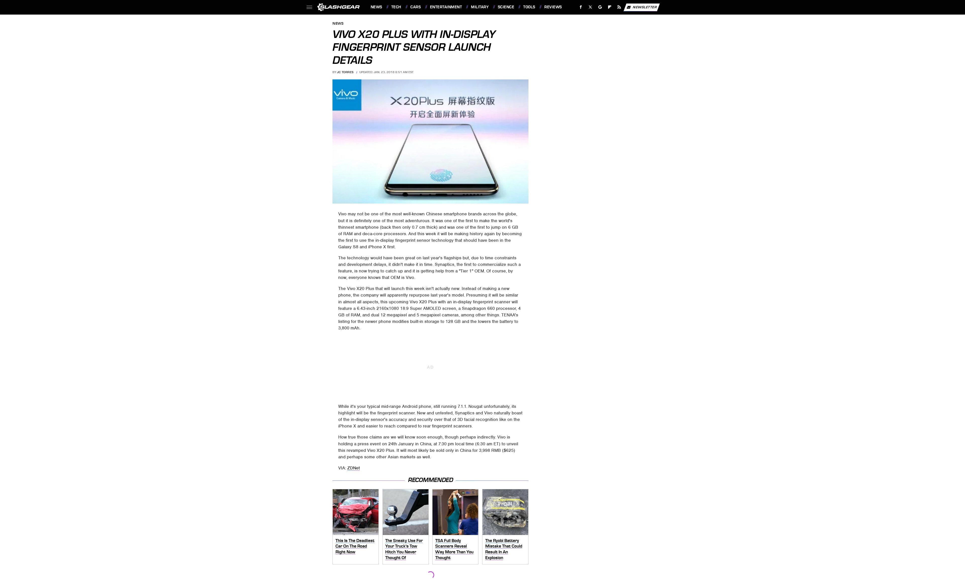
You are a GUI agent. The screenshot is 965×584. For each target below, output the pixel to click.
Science (506, 7)
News (376, 7)
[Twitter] (590, 7)
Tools (529, 7)
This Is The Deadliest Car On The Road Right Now (354, 546)
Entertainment (446, 7)
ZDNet (353, 468)
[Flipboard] (609, 7)
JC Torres (345, 72)
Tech (396, 7)
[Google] (600, 7)
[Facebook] (581, 7)
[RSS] (619, 7)
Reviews (553, 7)
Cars (415, 7)
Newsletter (644, 7)
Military (480, 7)
